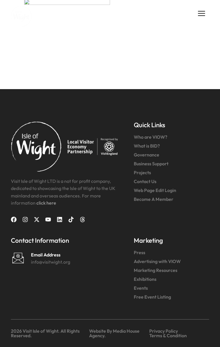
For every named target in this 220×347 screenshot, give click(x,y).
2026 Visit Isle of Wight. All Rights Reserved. (45, 333)
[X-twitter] (37, 219)
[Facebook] (14, 219)
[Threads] (82, 219)
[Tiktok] (71, 219)
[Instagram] (25, 219)
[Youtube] (48, 219)
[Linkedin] (59, 219)
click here (46, 203)
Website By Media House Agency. (114, 333)
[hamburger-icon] (201, 13)
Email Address (45, 255)
